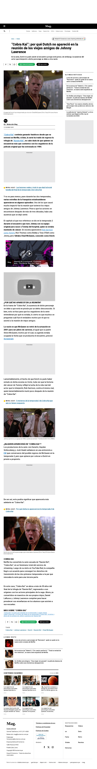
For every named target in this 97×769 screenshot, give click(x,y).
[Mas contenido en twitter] (48, 747)
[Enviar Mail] (5, 124)
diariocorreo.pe (63, 762)
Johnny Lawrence (20, 630)
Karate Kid (37, 630)
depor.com (43, 762)
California (34, 31)
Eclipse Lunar (59, 31)
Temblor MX (75, 31)
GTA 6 (52, 31)
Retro (80, 737)
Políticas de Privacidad (43, 727)
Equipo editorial (11, 729)
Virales (67, 742)
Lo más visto (10, 637)
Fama (67, 737)
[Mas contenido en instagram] (53, 747)
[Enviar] (4, 31)
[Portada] (11, 727)
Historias (68, 748)
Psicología (67, 31)
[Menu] (5, 26)
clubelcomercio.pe (23, 762)
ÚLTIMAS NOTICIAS (73, 75)
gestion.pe (34, 762)
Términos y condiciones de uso (45, 723)
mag (83, 762)
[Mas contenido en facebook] (44, 747)
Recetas (81, 742)
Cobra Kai (9, 630)
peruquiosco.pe (75, 762)
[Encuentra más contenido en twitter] (10, 64)
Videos (80, 726)
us (66, 731)
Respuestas (69, 726)
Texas (40, 31)
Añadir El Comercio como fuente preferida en (69, 39)
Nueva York (46, 31)
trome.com (52, 762)
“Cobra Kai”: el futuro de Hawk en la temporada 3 (24, 614)
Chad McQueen (48, 630)
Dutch (30, 630)
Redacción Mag (12, 124)
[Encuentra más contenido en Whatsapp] (14, 64)
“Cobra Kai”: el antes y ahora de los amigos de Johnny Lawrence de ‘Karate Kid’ (29, 615)
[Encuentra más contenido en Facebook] (6, 64)
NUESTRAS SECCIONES (71, 723)
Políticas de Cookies (42, 730)
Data (79, 731)
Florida (28, 31)
